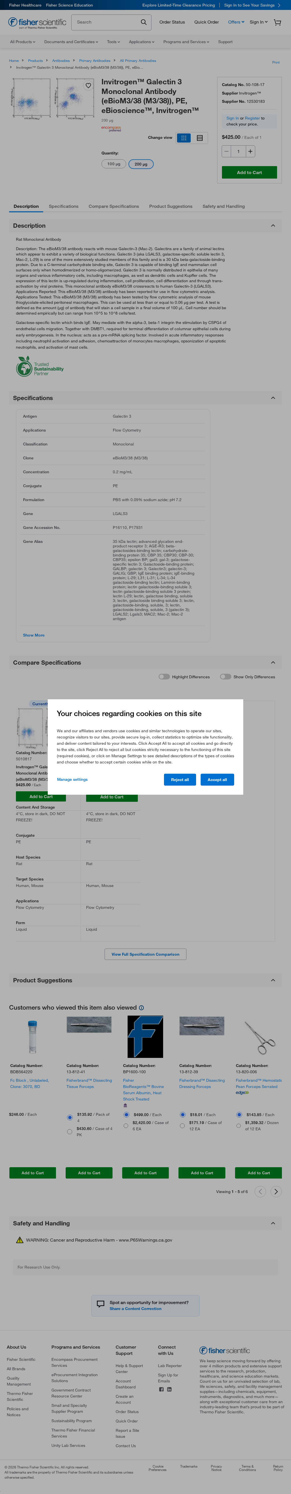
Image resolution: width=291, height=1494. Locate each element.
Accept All (217, 779)
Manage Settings (72, 779)
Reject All (180, 779)
